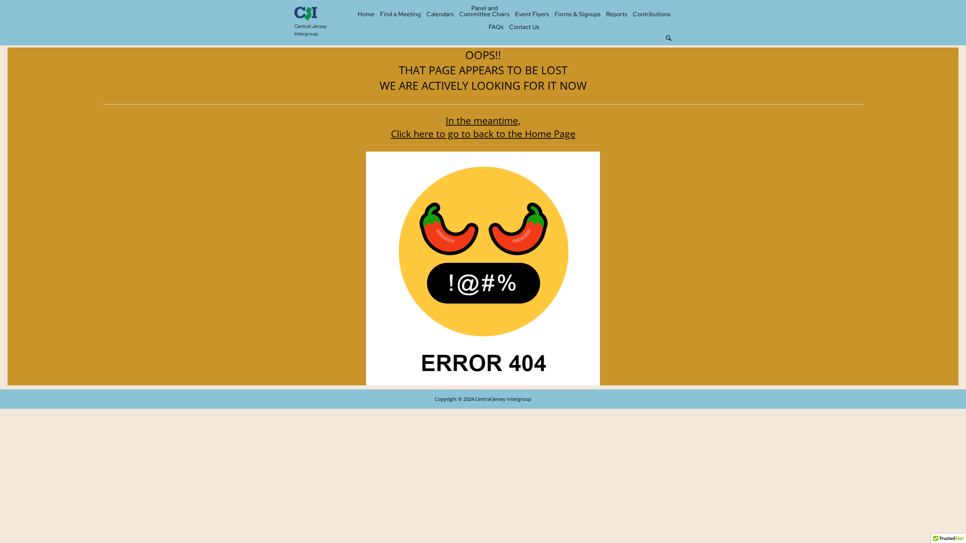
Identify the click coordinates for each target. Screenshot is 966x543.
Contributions (651, 14)
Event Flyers (532, 14)
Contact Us (524, 27)
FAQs (496, 27)
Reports (616, 14)
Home (366, 14)
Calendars (440, 14)
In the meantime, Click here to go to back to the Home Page (483, 127)
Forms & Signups (577, 14)
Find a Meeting (400, 14)
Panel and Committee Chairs (484, 11)
